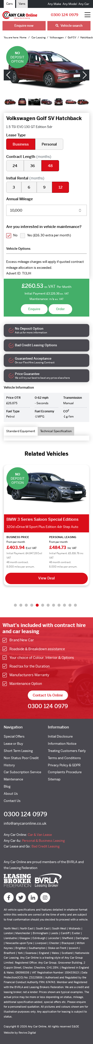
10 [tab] (64, 605)
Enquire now (23, 26)
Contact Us (12, 801)
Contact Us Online (48, 695)
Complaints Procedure (65, 772)
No (15, 235)
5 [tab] (37, 605)
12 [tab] (75, 605)
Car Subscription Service (22, 772)
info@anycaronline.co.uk (25, 823)
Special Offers (14, 736)
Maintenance (13, 779)
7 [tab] (48, 605)
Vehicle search (71, 26)
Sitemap (54, 779)
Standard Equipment (20, 431)
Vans (22, 4)
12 (60, 187)
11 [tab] (69, 605)
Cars (9, 4)
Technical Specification (56, 431)
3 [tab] (26, 605)
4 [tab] (31, 605)
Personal (49, 144)
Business (21, 144)
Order (60, 309)
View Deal (46, 578)
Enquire (34, 309)
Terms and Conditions (64, 758)
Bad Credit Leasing (45, 846)
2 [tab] (20, 605)
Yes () (49, 235)
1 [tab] (15, 605)
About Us (11, 794)
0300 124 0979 (64, 14)
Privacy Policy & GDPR (64, 765)
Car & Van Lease (40, 835)
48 (50, 165)
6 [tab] (42, 605)
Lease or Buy (13, 744)
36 (32, 165)
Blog (7, 786)
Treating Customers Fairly (67, 751)
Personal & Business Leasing (43, 841)
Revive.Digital (27, 1032)
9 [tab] (59, 605)
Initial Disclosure (60, 736)
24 (15, 165)
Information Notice (62, 744)
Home (23, 37)
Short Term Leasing (18, 751)
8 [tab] (53, 605)
